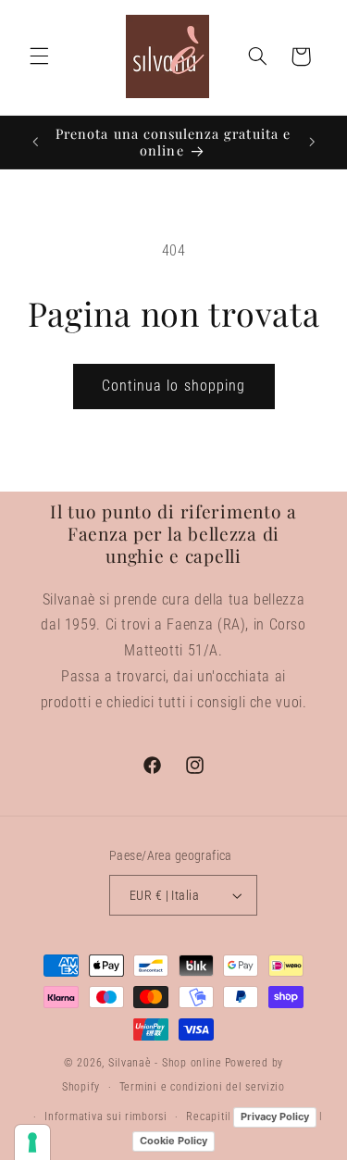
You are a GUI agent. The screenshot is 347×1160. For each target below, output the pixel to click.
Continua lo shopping (173, 385)
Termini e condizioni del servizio (202, 1086)
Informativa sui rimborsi (105, 1116)
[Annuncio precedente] (35, 141)
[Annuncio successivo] (311, 141)
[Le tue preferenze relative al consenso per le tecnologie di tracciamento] (32, 1142)
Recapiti (207, 1116)
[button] (39, 56)
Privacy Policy (275, 1116)
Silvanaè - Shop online (165, 1062)
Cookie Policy (173, 1140)
